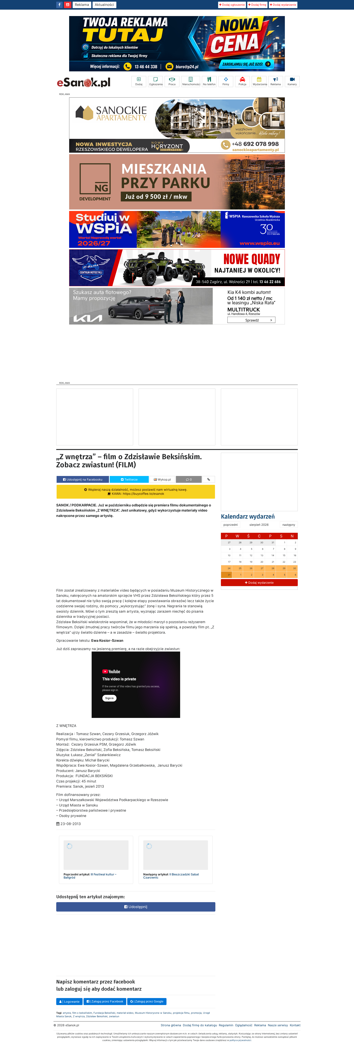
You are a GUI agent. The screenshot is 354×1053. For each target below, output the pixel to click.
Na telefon (209, 84)
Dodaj (138, 84)
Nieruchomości (191, 84)
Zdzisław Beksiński (96, 1016)
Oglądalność (243, 1025)
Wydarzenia (259, 84)
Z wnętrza (79, 1016)
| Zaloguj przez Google (148, 1001)
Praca (172, 84)
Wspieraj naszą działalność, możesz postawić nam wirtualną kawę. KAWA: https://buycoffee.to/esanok (137, 491)
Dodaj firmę (258, 4)
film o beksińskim (82, 1012)
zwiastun (114, 1016)
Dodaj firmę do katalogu (200, 1025)
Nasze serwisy (278, 1025)
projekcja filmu (181, 1012)
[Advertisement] (177, 352)
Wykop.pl (164, 479)
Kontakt (295, 1025)
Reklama (82, 5)
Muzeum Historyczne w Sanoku (153, 1012)
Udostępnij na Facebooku (84, 479)
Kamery (292, 84)
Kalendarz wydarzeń (248, 516)
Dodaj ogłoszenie (233, 4)
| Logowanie (70, 1001)
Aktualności (104, 5)
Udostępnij (137, 907)
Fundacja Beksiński (104, 1012)
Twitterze (131, 479)
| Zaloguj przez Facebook (106, 1001)
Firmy (226, 84)
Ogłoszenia (156, 84)
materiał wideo (125, 1012)
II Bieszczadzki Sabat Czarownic (171, 875)
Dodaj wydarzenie (284, 4)
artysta (67, 1012)
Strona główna (171, 1025)
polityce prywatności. (241, 1040)
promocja (196, 1012)
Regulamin (226, 1025)
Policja (242, 84)
